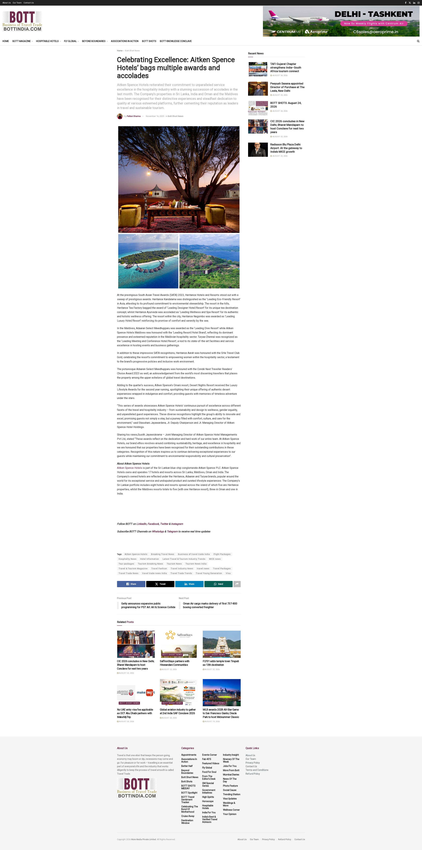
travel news (203, 568)
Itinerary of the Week (231, 760)
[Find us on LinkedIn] (414, 3)
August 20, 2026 (126, 721)
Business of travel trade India (194, 554)
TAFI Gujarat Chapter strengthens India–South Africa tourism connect (285, 67)
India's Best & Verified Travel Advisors (209, 819)
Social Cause (229, 790)
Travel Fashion (159, 568)
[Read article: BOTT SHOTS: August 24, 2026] (258, 108)
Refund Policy (253, 773)
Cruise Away (187, 816)
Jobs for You (230, 766)
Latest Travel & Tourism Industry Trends (184, 559)
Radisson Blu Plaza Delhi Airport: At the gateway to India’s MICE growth (286, 148)
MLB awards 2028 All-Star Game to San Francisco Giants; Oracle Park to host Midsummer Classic (221, 713)
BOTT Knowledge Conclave (176, 41)
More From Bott (231, 770)
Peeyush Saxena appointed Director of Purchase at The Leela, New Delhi (287, 87)
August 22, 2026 (126, 673)
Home (5, 41)
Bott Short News (132, 51)
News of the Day (230, 780)
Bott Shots (149, 41)
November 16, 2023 (155, 116)
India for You (209, 812)
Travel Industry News (182, 568)
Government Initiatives (208, 791)
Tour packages (126, 564)
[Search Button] (418, 41)
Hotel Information (149, 559)
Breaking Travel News (162, 554)
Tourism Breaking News (150, 564)
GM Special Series (208, 784)
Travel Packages (222, 568)
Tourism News (174, 564)
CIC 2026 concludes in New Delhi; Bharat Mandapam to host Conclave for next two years (135, 665)
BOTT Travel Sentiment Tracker (187, 800)
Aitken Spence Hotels (129, 467)
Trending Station (231, 794)
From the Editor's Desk (208, 777)
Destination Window (187, 821)
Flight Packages (222, 554)
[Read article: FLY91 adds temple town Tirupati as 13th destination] (222, 644)
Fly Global (70, 41)
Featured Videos (210, 763)
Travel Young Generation (209, 573)
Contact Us (29, 3)
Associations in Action (124, 41)
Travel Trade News (128, 573)
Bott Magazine (22, 41)
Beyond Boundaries (94, 41)
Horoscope (207, 801)
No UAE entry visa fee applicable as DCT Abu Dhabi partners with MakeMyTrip (135, 713)
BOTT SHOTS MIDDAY (188, 787)
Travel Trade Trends (181, 573)
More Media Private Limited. (144, 839)
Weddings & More (229, 804)
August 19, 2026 (212, 721)
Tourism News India (196, 564)
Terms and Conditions (257, 770)
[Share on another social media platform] (237, 584)
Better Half (187, 766)
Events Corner (209, 755)
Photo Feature (230, 785)
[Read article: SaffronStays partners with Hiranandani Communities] (179, 644)
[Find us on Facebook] (405, 3)
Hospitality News (127, 559)
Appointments (188, 755)
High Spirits (208, 797)
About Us (6, 3)
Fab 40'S (206, 759)
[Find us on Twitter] (410, 3)
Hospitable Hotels (47, 41)
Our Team (17, 3)
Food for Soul (209, 772)
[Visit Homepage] (22, 21)
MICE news (215, 559)
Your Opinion (229, 814)
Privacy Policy (253, 762)
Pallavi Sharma (134, 116)
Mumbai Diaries (231, 774)
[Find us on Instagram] (419, 3)
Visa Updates (230, 798)
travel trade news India (154, 573)
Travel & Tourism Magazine (133, 568)
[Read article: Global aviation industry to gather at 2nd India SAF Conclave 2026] (179, 692)
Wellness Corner (231, 810)
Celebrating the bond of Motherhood (189, 809)
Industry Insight (231, 755)
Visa (228, 573)
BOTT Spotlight (189, 792)
